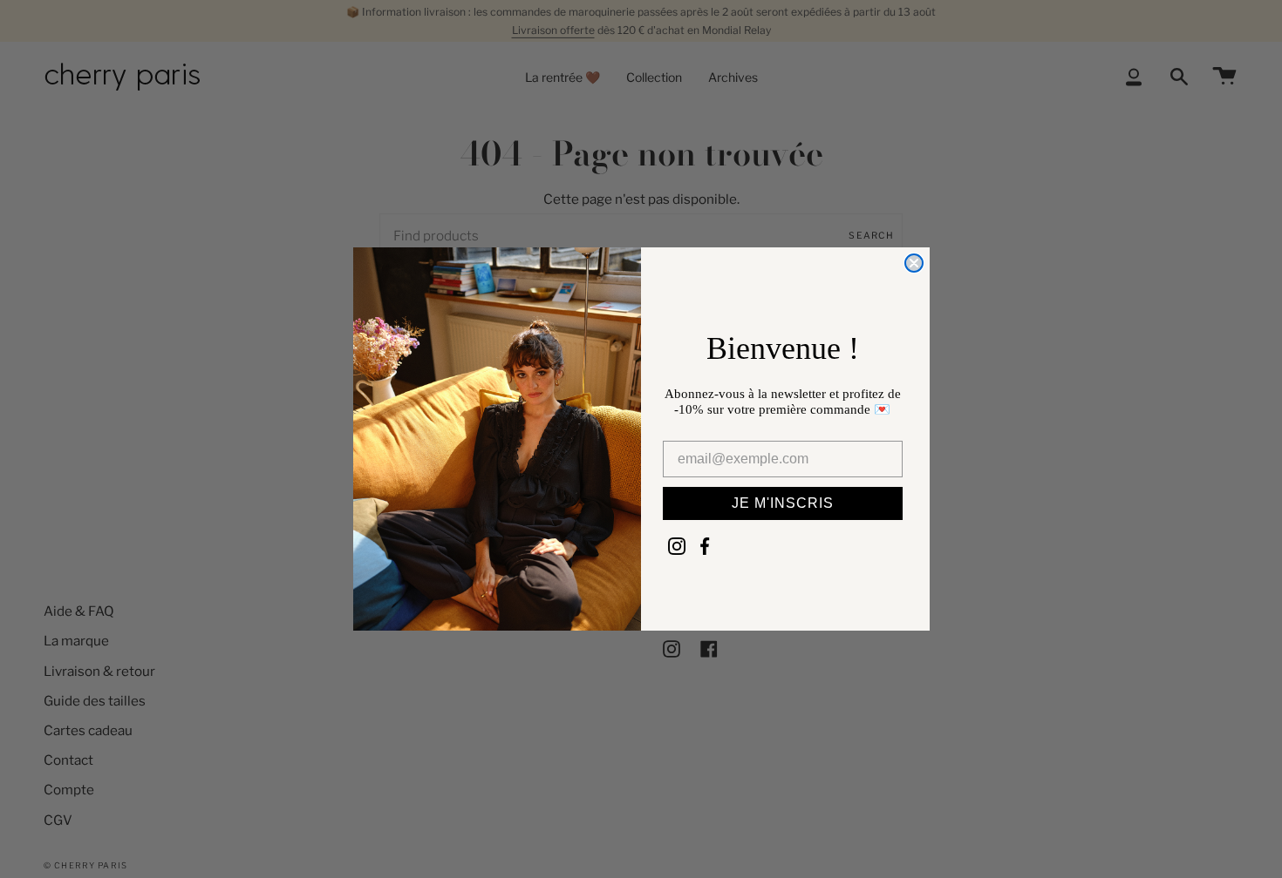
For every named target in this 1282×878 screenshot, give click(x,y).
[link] (676, 546)
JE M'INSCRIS (783, 503)
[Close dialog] (914, 263)
